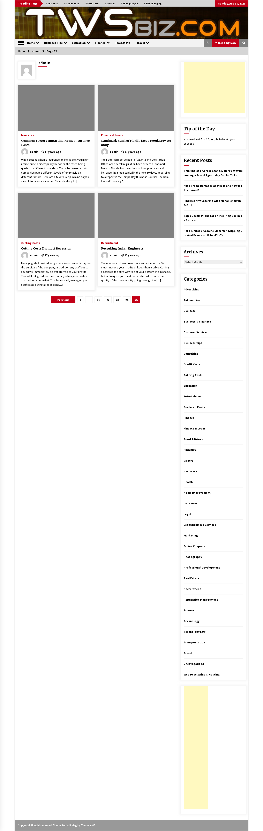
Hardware (190, 471)
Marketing (191, 535)
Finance (100, 43)
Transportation (194, 642)
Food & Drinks (193, 439)
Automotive (192, 300)
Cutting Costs (30, 242)
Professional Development (202, 567)
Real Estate (122, 43)
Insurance (27, 135)
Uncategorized (194, 664)
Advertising (192, 289)
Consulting (191, 353)
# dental (110, 3)
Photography (193, 557)
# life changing (152, 3)
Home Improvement (197, 492)
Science (189, 610)
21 (98, 300)
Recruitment (109, 242)
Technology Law (194, 632)
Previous (63, 300)
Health (188, 482)
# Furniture (91, 3)
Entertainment (194, 396)
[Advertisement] (214, 87)
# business (52, 3)
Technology (192, 621)
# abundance (71, 3)
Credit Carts (192, 364)
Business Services (196, 332)
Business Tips (53, 43)
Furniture (190, 450)
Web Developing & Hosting (202, 674)
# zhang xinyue (129, 3)
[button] (208, 43)
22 (107, 300)
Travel (140, 43)
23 (117, 300)
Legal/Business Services (200, 525)
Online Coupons (194, 546)
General (189, 460)
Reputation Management (201, 599)
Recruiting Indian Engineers (122, 248)
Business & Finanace (197, 321)
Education (79, 43)
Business (190, 311)
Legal (187, 514)
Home (31, 43)
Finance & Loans (112, 135)
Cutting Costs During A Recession (46, 248)
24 (126, 300)
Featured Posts (194, 407)
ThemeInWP (88, 825)
